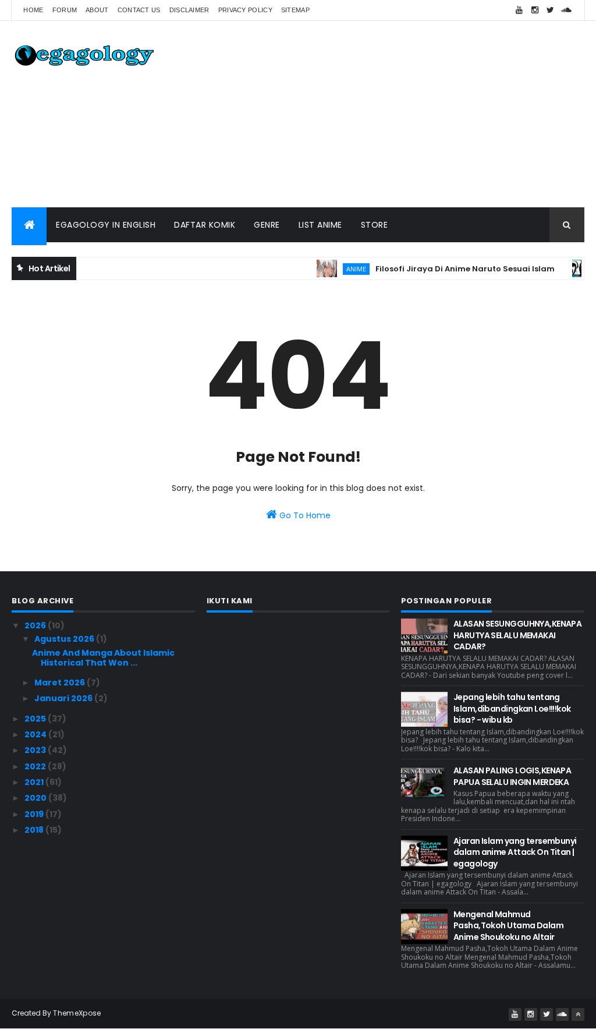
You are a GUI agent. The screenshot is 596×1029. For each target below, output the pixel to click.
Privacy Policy (245, 9)
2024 (36, 734)
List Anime (320, 225)
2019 (34, 814)
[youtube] (519, 10)
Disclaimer (189, 9)
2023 (36, 750)
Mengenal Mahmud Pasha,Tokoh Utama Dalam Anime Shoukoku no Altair (508, 925)
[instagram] (534, 10)
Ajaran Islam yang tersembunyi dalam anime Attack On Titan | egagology (515, 852)
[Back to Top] (578, 1014)
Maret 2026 (60, 682)
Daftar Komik (204, 225)
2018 (34, 830)
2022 (36, 766)
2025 (36, 718)
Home (33, 9)
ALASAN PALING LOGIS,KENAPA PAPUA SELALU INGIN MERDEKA (512, 776)
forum (64, 9)
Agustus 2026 (65, 639)
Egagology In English (105, 225)
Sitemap (295, 9)
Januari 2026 (64, 698)
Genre (267, 225)
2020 (36, 798)
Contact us (139, 9)
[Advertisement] (372, 114)
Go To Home (304, 515)
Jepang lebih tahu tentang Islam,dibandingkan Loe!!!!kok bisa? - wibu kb (512, 708)
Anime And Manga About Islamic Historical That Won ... (103, 658)
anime (343, 268)
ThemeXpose (77, 1013)
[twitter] (550, 10)
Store (374, 225)
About (97, 9)
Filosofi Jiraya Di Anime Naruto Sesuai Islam (451, 268)
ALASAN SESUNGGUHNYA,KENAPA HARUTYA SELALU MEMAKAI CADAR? (517, 635)
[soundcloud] (566, 10)
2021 (34, 782)
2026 (36, 625)
